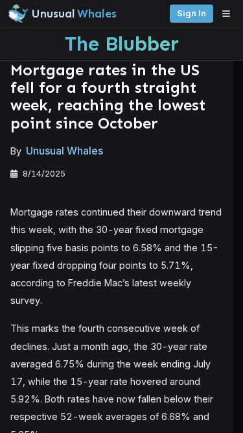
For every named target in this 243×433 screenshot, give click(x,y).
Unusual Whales (64, 150)
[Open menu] (229, 13)
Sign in (191, 13)
